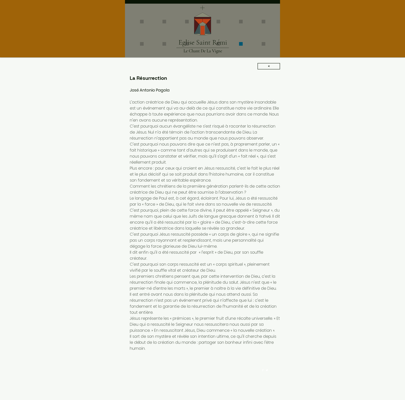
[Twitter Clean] (267, 370)
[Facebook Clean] (263, 370)
